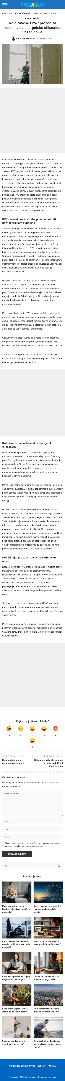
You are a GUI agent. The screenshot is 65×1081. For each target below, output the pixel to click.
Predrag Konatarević (25, 38)
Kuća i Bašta (32, 18)
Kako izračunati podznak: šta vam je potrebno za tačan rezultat (47, 909)
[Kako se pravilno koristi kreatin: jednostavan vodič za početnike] (16, 892)
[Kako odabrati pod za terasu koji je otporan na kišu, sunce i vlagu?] (48, 1027)
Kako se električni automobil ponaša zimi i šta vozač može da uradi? (16, 944)
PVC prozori (47, 232)
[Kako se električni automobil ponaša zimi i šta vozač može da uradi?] (16, 927)
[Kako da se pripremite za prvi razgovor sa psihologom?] (16, 963)
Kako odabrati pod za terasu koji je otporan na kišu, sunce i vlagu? (48, 1044)
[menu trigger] (6, 4)
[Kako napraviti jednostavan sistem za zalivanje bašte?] (16, 995)
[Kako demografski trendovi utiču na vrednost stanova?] (48, 995)
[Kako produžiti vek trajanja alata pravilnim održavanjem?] (48, 927)
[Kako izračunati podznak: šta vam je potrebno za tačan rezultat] (48, 892)
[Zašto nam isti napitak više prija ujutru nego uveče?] (48, 963)
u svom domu (44, 570)
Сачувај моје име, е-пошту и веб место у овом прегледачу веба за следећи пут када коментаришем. (32, 845)
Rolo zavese (8, 452)
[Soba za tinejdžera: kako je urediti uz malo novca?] (16, 1027)
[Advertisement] (32, 120)
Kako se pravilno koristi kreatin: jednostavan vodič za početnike (16, 909)
